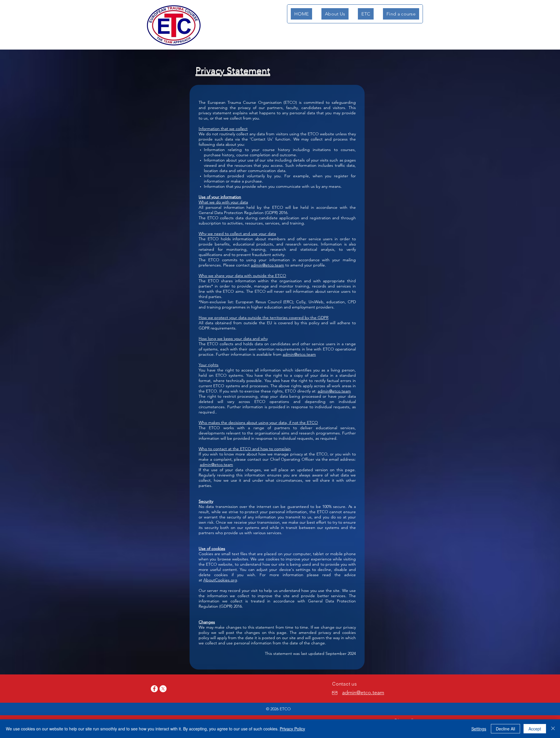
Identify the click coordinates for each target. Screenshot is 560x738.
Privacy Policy (292, 729)
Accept (534, 729)
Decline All (505, 729)
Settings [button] (478, 729)
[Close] (553, 728)
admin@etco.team (267, 265)
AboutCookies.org (220, 580)
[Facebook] (154, 688)
